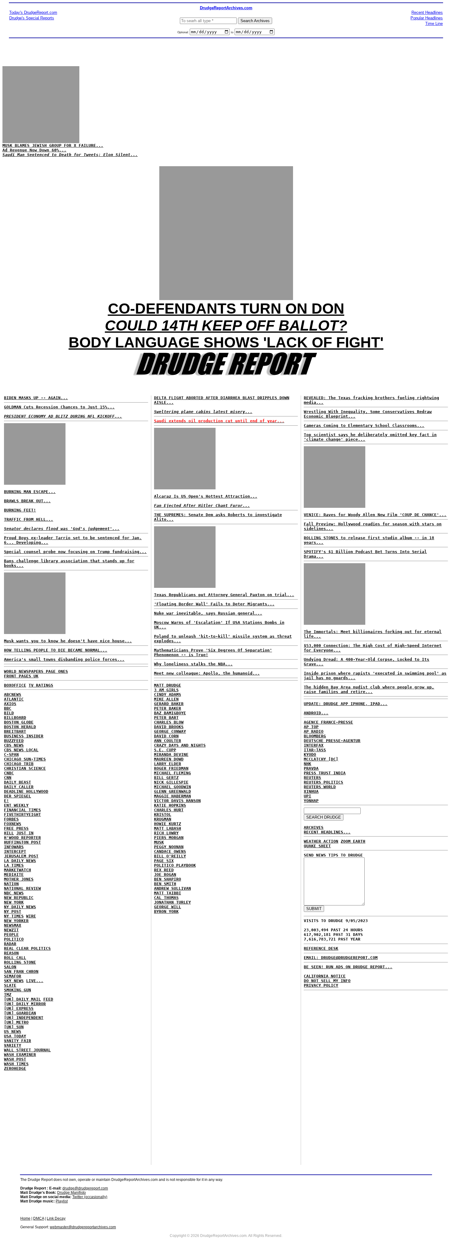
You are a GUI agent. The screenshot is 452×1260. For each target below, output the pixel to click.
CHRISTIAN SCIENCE (25, 768)
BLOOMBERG (315, 736)
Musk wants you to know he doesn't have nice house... (68, 641)
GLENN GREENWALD (172, 791)
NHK (307, 763)
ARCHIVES (313, 827)
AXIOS (10, 703)
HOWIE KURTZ (167, 823)
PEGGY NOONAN (169, 847)
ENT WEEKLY (16, 805)
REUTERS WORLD (320, 786)
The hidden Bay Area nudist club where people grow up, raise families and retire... (369, 689)
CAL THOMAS (166, 897)
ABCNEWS (12, 694)
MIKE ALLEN (166, 699)
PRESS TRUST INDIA (325, 773)
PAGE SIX (164, 860)
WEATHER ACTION (321, 841)
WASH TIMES (16, 1063)
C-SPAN (11, 754)
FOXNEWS (12, 823)
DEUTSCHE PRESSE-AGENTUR (332, 740)
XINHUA (311, 791)
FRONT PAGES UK (21, 676)
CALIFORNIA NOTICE (325, 976)
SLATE (10, 985)
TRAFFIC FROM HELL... (28, 519)
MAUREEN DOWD (169, 759)
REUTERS (312, 777)
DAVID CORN (166, 736)
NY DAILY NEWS (20, 907)
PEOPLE (11, 934)
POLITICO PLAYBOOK (175, 865)
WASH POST (15, 1059)
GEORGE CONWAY (170, 731)
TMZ (7, 994)
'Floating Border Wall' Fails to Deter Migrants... (214, 604)
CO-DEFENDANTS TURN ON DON (226, 308)
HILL (9, 833)
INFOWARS (14, 847)
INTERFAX (313, 745)
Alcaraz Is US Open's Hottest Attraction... (205, 496)
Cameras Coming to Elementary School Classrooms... (364, 425)
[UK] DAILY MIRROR (25, 1003)
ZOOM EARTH (353, 841)
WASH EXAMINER (20, 1054)
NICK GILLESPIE (171, 782)
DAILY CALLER (19, 786)
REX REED (164, 870)
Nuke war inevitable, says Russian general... (208, 613)
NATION (11, 883)
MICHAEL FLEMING (172, 773)
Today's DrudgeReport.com (33, 12)
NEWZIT (11, 930)
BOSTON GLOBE (19, 722)
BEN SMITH (165, 883)
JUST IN (25, 833)
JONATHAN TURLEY (172, 902)
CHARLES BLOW (169, 722)
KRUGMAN (162, 819)
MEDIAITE (14, 874)
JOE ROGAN (165, 874)
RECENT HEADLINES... (327, 832)
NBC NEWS (14, 893)
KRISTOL (162, 814)
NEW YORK (14, 902)
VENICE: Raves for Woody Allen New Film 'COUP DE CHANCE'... (375, 514)
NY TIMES (14, 916)
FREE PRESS (16, 828)
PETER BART (166, 717)
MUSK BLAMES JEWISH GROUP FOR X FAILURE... (52, 145)
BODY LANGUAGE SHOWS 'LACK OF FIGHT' (226, 342)
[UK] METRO (16, 1022)
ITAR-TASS (315, 750)
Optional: (183, 32)
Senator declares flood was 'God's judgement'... (62, 528)
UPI (307, 796)
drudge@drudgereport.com (85, 1188)
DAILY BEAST (17, 782)
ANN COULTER (167, 740)
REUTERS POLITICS (323, 782)
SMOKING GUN (17, 990)
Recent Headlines (427, 12)
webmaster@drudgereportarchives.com (83, 1227)
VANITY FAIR (17, 1040)
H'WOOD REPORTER (22, 837)
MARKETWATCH (17, 870)
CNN (7, 777)
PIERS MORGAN (169, 837)
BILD (9, 713)
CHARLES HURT (169, 810)
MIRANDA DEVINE (171, 754)
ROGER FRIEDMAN (171, 768)
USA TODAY (15, 1036)
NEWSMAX (12, 925)
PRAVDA (311, 768)
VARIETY (12, 1045)
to (232, 32)
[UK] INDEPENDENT (23, 1017)
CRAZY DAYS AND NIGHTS (180, 745)
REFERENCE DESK (321, 948)
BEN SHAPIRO (167, 879)
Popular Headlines (426, 18)
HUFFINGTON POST (22, 842)
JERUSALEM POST (21, 856)
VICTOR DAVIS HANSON (177, 800)
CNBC (9, 773)
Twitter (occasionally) (89, 1197)
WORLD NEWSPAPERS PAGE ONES (36, 671)
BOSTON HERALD (20, 726)
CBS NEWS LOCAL (21, 750)
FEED (48, 999)
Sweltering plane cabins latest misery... (203, 411)
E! (6, 800)
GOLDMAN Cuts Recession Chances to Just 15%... (59, 407)
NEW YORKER (16, 920)
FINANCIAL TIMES (22, 810)
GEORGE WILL (167, 907)
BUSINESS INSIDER (23, 736)
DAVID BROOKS (169, 726)
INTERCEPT (15, 851)
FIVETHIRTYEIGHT (22, 814)
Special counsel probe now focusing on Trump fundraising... (75, 551)
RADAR (10, 943)
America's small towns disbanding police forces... (64, 659)
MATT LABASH (167, 828)
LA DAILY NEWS (20, 860)
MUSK (159, 842)
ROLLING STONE (20, 962)
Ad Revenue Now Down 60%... (34, 150)
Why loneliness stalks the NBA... (193, 664)
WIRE (31, 916)
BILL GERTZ (166, 777)
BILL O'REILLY (170, 856)
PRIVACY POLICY (321, 985)
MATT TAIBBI (167, 893)
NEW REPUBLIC (19, 897)
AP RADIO (313, 731)
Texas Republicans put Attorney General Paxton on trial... (224, 594)
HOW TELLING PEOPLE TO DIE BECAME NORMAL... (55, 650)
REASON (11, 953)
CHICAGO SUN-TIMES (25, 759)
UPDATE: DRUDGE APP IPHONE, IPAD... (345, 703)
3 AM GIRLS (166, 690)
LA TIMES (14, 865)
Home (25, 1218)
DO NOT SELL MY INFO (327, 980)
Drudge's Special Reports (31, 18)
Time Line (434, 23)
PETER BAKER (167, 708)
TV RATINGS (41, 685)
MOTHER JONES (19, 879)
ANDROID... (316, 713)
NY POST (12, 911)
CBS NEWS (14, 745)
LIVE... (34, 980)
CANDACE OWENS (170, 851)
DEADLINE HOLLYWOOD (26, 791)
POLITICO (14, 939)
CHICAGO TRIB (19, 763)
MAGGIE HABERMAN (172, 796)
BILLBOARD (15, 717)
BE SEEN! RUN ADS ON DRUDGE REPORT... (348, 967)
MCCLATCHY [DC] (321, 759)
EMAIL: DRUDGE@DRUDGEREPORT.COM (341, 957)
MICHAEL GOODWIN (172, 786)
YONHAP (311, 800)
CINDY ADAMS (167, 694)
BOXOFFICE (15, 685)
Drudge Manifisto (71, 1192)
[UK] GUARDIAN (20, 1013)
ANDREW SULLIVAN (172, 888)
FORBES (11, 819)
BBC (7, 708)
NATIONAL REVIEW (22, 888)
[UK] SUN (14, 1027)
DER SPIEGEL (17, 796)
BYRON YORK (166, 911)
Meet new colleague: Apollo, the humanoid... (207, 673)
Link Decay (56, 1218)
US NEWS (12, 1031)
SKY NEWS (14, 980)
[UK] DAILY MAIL (22, 999)
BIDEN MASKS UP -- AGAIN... (36, 397)
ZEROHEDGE (15, 1068)
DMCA (38, 1218)
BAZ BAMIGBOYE (170, 713)
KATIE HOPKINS (170, 805)
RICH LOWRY (166, 833)
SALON (10, 967)
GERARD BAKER (169, 703)
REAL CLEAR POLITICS (27, 948)
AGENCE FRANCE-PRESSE (328, 722)
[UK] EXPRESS (19, 1008)
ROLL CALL (15, 957)
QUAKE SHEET (317, 846)
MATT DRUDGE (167, 685)
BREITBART (15, 731)
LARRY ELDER (167, 763)
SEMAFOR (12, 976)
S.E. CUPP (165, 750)
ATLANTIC (14, 699)
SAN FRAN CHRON (21, 971)
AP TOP (311, 726)
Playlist (62, 1201)
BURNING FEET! (20, 510)
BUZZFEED (14, 740)
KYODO (310, 754)
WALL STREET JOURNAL (27, 1050)
